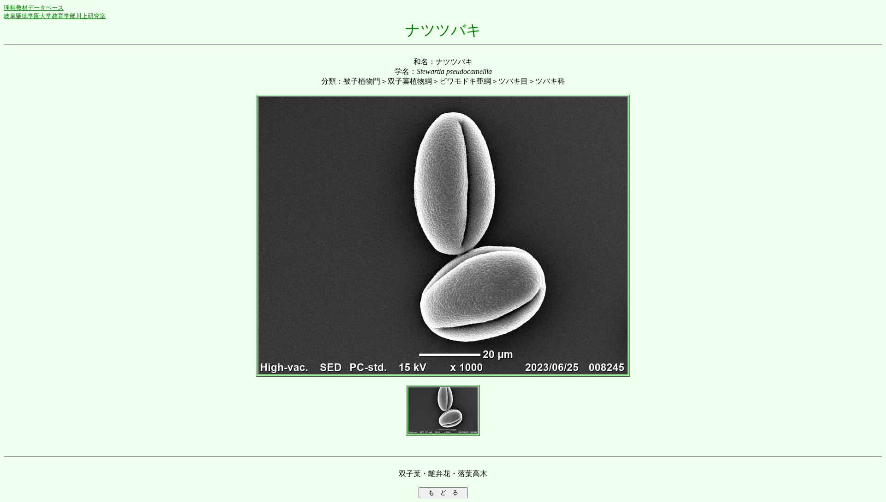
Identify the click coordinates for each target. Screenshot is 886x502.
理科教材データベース (34, 7)
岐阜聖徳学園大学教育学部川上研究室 (55, 15)
